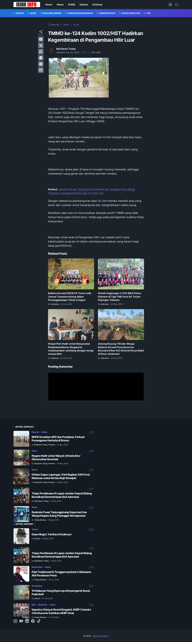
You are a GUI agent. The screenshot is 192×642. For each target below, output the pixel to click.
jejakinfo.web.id (101, 636)
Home (48, 4)
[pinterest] (41, 64)
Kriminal (97, 4)
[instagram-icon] (15, 621)
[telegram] (41, 57)
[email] (41, 70)
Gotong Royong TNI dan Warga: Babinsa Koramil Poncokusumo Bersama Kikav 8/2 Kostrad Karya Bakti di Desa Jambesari (121, 348)
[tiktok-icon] (38, 621)
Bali (33, 604)
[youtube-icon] (21, 621)
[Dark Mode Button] (170, 4)
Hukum (84, 4)
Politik (71, 4)
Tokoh (35, 529)
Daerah (35, 432)
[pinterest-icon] (33, 621)
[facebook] (41, 39)
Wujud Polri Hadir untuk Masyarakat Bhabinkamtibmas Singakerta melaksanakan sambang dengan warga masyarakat (71, 348)
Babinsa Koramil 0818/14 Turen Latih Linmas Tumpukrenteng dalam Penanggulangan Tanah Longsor (69, 296)
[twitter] (41, 45)
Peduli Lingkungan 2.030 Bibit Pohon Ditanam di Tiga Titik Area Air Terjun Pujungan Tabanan (119, 296)
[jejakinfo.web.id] (27, 4)
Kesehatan (37, 567)
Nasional (42, 604)
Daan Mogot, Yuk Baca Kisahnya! (51, 534)
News (60, 4)
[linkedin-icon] (27, 621)
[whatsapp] (41, 51)
